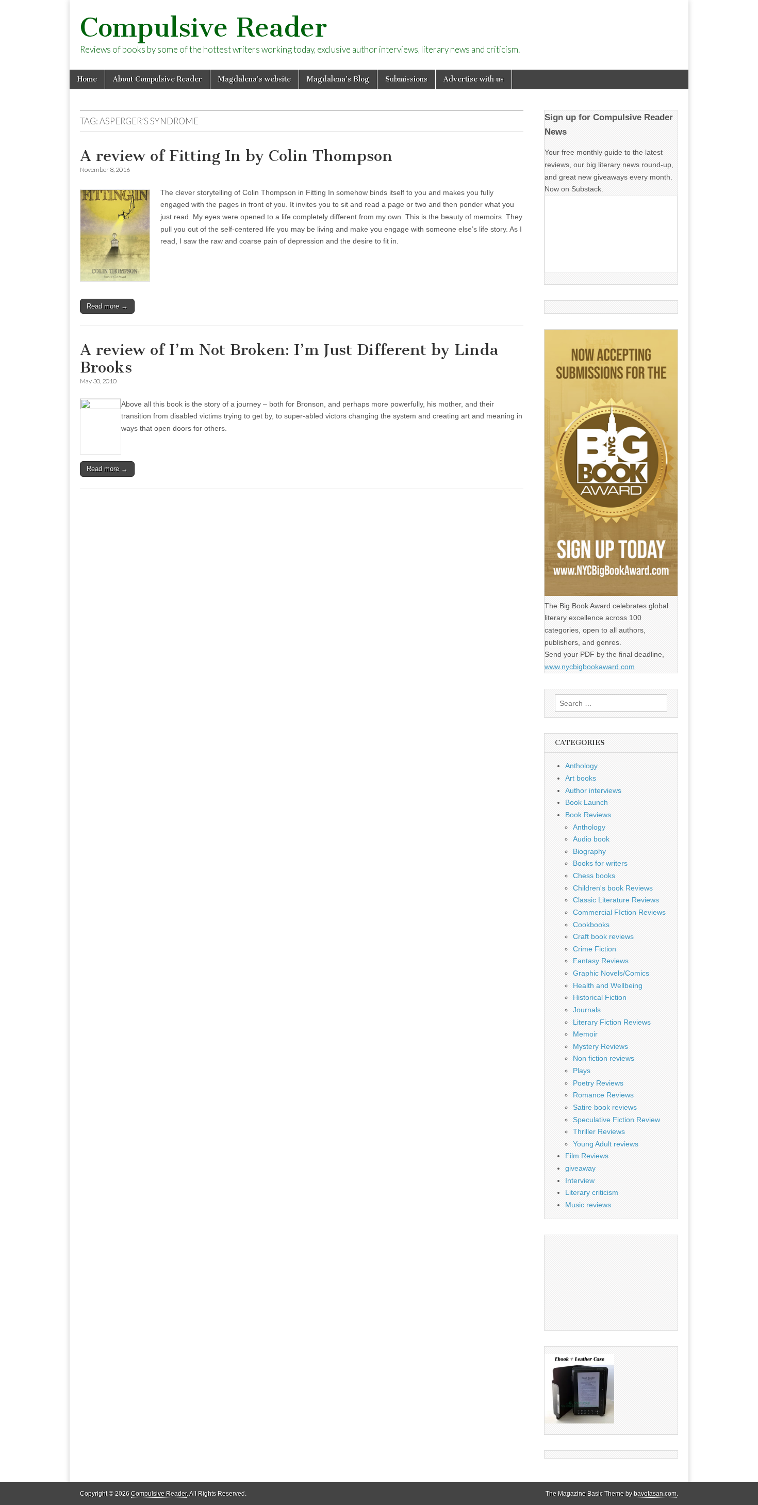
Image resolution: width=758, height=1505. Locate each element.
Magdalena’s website (254, 79)
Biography (589, 851)
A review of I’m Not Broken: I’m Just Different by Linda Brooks (289, 359)
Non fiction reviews (603, 1058)
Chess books (594, 875)
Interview (580, 1180)
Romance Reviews (603, 1095)
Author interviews (593, 790)
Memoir (585, 1034)
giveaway (580, 1168)
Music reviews (588, 1205)
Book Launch (586, 802)
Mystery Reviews (600, 1046)
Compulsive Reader (203, 27)
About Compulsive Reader (157, 79)
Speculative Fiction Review (616, 1119)
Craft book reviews (603, 936)
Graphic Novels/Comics (611, 973)
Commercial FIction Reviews (619, 912)
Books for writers (600, 863)
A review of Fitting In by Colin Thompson (236, 156)
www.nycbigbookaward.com (590, 666)
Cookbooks (591, 924)
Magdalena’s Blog (338, 79)
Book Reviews (588, 815)
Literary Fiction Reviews (612, 1022)
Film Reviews (586, 1156)
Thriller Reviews (599, 1131)
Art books (580, 778)
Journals (587, 1010)
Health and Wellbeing (607, 985)
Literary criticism (591, 1192)
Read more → (107, 306)
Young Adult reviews (605, 1144)
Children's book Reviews (613, 888)
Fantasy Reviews (601, 961)
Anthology (581, 766)
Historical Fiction (600, 997)
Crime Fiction (594, 949)
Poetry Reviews (598, 1083)
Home (87, 79)
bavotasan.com (655, 1493)
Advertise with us (473, 79)
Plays (581, 1070)
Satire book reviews (605, 1107)
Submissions (406, 79)
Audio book (591, 839)
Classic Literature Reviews (616, 900)
